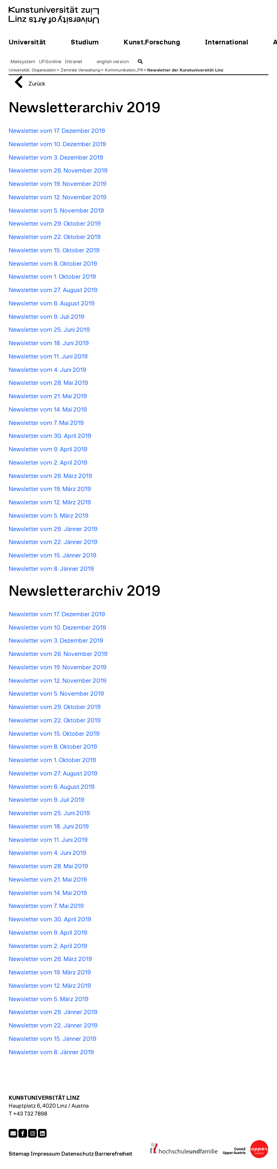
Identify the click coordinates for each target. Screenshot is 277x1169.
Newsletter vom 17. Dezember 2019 (57, 131)
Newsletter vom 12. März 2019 (50, 502)
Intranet (73, 62)
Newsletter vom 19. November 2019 (57, 184)
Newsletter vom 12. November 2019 (57, 197)
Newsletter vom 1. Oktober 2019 (52, 277)
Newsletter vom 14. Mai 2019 (48, 410)
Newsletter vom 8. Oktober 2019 (53, 264)
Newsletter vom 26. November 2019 (58, 171)
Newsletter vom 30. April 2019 (50, 436)
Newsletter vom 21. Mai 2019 (48, 396)
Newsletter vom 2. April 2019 (48, 463)
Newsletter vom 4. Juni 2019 (47, 370)
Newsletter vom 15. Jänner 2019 (52, 556)
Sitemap (19, 1154)
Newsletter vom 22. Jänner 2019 (53, 542)
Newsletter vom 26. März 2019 (50, 476)
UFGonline (50, 62)
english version (113, 62)
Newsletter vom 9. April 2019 (48, 449)
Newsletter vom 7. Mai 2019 (46, 423)
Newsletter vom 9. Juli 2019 (46, 317)
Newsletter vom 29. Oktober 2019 (55, 224)
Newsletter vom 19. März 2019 (50, 489)
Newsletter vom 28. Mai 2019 (48, 383)
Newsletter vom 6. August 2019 (51, 304)
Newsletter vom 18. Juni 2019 (49, 343)
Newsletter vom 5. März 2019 (48, 516)
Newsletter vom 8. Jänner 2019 (51, 569)
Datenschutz (77, 1154)
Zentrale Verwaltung (80, 70)
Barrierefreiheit (113, 1154)
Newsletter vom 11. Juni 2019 (48, 357)
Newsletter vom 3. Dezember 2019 (56, 158)
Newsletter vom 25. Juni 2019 (49, 330)
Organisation (44, 70)
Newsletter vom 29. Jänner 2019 (53, 529)
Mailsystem (22, 62)
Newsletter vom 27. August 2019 (53, 290)
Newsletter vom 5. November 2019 (56, 211)
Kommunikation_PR (124, 70)
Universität (19, 70)
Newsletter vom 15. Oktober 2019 (54, 250)
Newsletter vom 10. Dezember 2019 (57, 144)
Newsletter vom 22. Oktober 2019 (55, 237)
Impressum (45, 1154)
